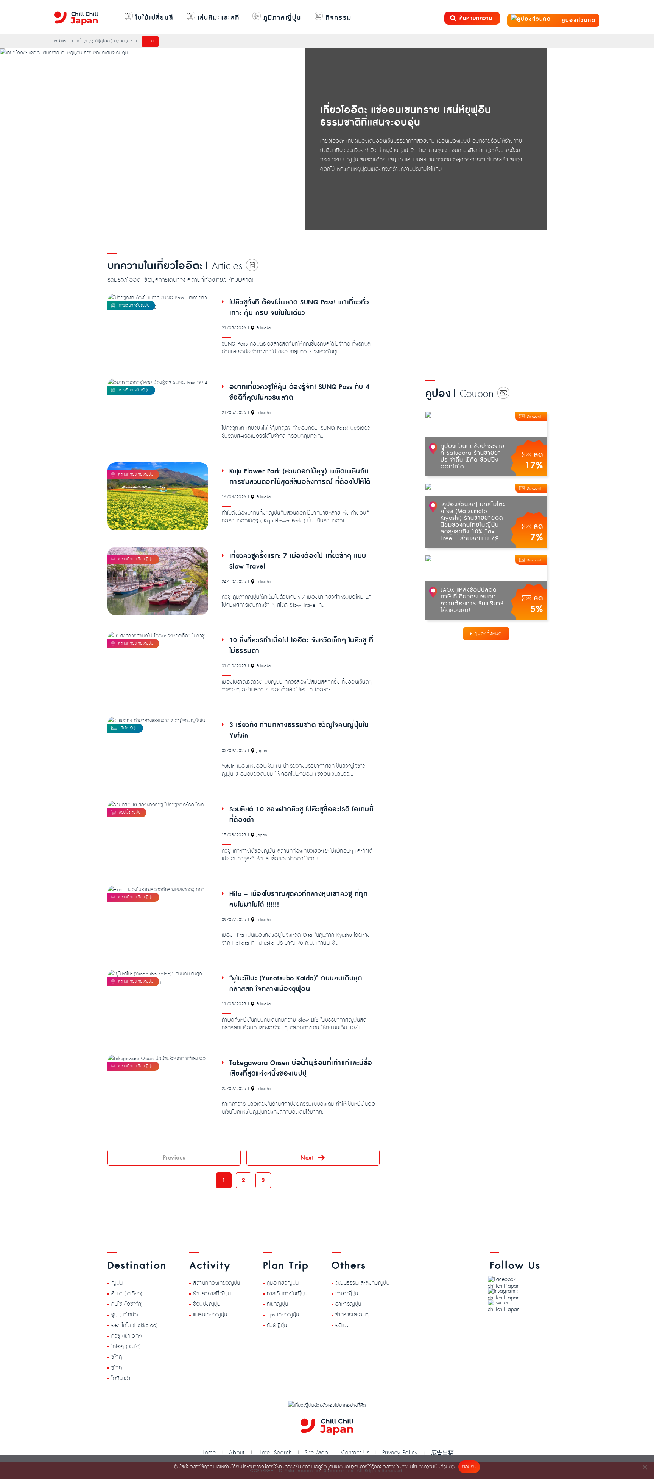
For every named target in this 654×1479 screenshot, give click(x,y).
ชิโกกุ (116, 1357)
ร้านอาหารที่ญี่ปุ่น (212, 1294)
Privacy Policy (400, 1452)
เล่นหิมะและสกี (217, 17)
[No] (644, 1467)
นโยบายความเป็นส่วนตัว (432, 1467)
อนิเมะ (342, 1325)
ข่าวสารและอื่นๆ (352, 1315)
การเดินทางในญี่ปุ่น (287, 1294)
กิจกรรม (337, 17)
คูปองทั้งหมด (488, 633)
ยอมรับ (469, 1467)
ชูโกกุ (116, 1368)
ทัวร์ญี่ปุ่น (277, 1325)
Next (307, 1158)
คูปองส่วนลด (577, 20)
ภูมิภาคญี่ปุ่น (281, 17)
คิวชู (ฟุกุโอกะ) (126, 1336)
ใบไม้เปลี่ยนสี (153, 17)
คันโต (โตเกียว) (126, 1294)
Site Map (316, 1452)
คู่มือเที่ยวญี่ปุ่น (283, 1283)
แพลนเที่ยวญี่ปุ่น (210, 1315)
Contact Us (355, 1452)
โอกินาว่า (121, 1378)
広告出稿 (442, 1452)
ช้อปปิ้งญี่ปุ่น (206, 1304)
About (236, 1452)
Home (208, 1452)
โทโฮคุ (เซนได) (126, 1346)
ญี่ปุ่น (117, 1283)
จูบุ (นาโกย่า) (124, 1315)
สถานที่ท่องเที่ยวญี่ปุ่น (216, 1283)
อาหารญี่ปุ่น (348, 1304)
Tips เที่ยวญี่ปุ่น (283, 1315)
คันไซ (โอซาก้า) (127, 1304)
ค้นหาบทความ (475, 18)
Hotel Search (275, 1452)
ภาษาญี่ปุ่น (346, 1294)
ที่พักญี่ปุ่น (277, 1304)
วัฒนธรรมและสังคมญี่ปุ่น (362, 1283)
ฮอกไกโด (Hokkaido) (134, 1325)
